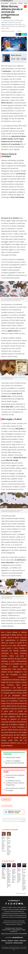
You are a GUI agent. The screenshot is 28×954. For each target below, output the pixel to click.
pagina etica (22, 821)
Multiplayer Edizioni (18, 942)
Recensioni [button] (14, 3)
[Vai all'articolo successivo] (1, 603)
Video (25, 3)
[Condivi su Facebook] (17, 34)
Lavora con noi (13, 931)
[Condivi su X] (20, 34)
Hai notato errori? (7, 806)
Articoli (13, 59)
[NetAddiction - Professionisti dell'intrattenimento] (17, 938)
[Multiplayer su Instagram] (11, 904)
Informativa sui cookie (10, 928)
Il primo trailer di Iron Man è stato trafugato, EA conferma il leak (4, 873)
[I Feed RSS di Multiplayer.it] (22, 904)
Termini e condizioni (6, 929)
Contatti (23, 929)
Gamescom (6, 799)
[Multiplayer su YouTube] (19, 904)
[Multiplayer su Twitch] (17, 904)
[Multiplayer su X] (9, 904)
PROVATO (3, 31)
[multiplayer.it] (14, 900)
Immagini (23, 59)
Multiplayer (4, 940)
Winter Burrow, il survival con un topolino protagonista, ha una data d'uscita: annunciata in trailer (9, 845)
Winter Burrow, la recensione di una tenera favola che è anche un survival (4, 844)
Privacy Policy (19, 928)
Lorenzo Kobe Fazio (10, 31)
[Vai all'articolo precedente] (26, 603)
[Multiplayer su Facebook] (6, 904)
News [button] (21, 3)
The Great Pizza (9, 942)
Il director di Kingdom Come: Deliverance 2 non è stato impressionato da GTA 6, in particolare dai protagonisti (24, 879)
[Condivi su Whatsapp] (22, 34)
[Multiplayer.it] (7, 0)
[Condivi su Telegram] (25, 34)
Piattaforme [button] (5, 3)
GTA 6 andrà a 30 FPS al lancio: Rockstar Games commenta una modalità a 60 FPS (19, 875)
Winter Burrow (16, 55)
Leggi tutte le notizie (21, 893)
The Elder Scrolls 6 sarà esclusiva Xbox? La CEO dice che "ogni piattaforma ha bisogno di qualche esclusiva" (9, 878)
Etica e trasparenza (16, 929)
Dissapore (16, 940)
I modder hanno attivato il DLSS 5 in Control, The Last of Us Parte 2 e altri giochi (14, 875)
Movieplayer (10, 940)
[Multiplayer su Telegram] (14, 904)
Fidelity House (23, 940)
